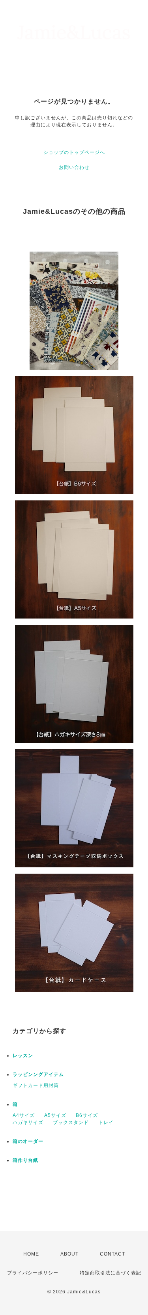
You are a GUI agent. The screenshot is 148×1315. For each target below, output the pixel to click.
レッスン (23, 1055)
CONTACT (112, 1254)
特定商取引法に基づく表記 (110, 1273)
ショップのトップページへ (74, 152)
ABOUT (69, 1254)
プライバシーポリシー (32, 1273)
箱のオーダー (28, 1141)
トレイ (106, 1122)
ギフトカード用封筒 (36, 1085)
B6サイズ (87, 1115)
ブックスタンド (71, 1122)
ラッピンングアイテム (38, 1074)
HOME (31, 1254)
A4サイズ (24, 1115)
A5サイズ (55, 1115)
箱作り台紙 (25, 1160)
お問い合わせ (74, 167)
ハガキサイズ (28, 1122)
